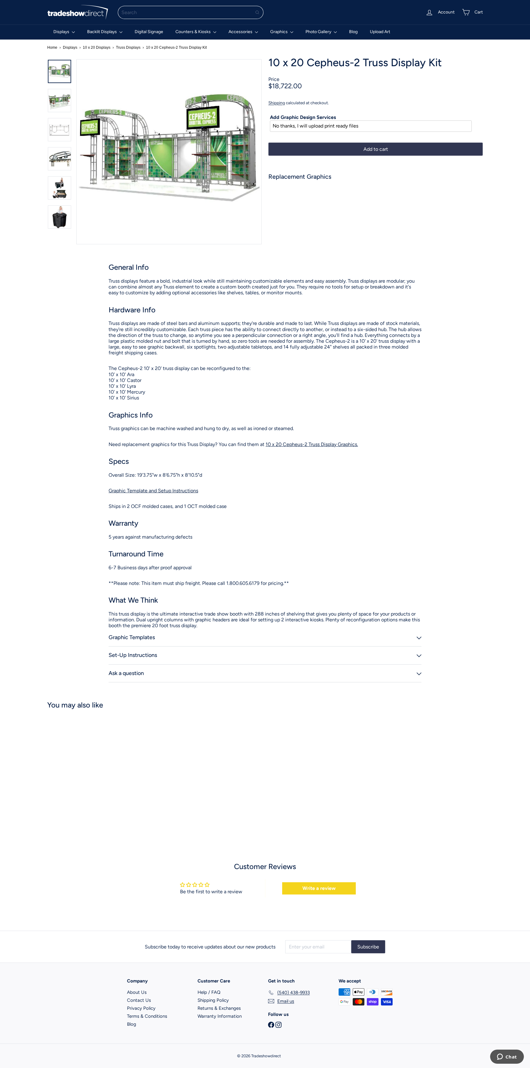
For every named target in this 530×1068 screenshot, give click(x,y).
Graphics (279, 31)
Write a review (319, 888)
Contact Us (139, 1000)
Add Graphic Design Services (303, 117)
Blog (353, 31)
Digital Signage (149, 31)
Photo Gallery (318, 31)
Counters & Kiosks (193, 31)
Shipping (276, 102)
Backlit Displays (102, 31)
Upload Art (380, 31)
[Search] (257, 12)
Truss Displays (128, 47)
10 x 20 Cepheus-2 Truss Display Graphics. (312, 444)
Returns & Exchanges (219, 1008)
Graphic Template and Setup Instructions (153, 491)
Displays (61, 31)
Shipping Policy (213, 1000)
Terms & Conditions (147, 1016)
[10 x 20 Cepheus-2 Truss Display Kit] (375, 206)
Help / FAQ (209, 992)
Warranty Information (220, 1016)
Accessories (241, 31)
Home (52, 47)
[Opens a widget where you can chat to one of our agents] (507, 1057)
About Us (137, 992)
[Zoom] (169, 151)
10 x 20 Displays (96, 47)
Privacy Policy (141, 1008)
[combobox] (190, 12)
